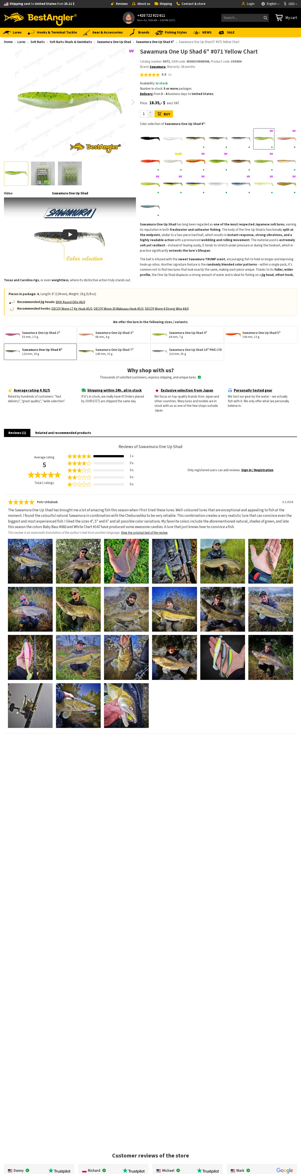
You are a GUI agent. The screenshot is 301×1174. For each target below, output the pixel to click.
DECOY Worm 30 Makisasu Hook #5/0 (118, 308)
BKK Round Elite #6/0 (70, 302)
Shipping (166, 4)
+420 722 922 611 (151, 16)
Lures (17, 32)
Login (251, 4)
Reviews (122, 4)
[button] (133, 102)
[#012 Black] (150, 138)
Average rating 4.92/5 (32, 390)
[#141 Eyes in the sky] (218, 184)
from (41, 4)
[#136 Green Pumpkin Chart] (173, 184)
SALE (231, 32)
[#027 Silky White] (173, 138)
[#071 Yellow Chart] (263, 138)
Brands (143, 32)
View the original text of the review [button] (144, 532)
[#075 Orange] (150, 161)
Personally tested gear (253, 390)
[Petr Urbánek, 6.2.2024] (30, 561)
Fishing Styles (176, 32)
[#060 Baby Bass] (218, 138)
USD (291, 4)
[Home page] (40, 18)
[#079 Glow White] (173, 161)
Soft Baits (37, 42)
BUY (167, 114)
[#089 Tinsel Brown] (241, 161)
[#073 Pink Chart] (286, 138)
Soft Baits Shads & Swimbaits (71, 42)
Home (8, 42)
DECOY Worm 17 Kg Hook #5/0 (71, 308)
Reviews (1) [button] (17, 433)
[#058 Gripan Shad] (195, 138)
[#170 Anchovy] (150, 207)
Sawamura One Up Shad (114, 42)
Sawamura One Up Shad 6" (155, 42)
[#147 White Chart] (263, 184)
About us (143, 4)
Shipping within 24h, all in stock (114, 390)
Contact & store (193, 4)
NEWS (207, 32)
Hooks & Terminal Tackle (57, 32)
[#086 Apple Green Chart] (218, 161)
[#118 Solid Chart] (150, 184)
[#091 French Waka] (286, 161)
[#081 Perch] (195, 161)
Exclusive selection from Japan (187, 390)
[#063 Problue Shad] (241, 138)
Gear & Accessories (107, 32)
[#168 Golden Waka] (286, 184)
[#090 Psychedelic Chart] (263, 161)
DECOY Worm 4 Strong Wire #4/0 (167, 308)
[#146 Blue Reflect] (241, 184)
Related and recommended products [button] (63, 433)
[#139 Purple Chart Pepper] (195, 184)
